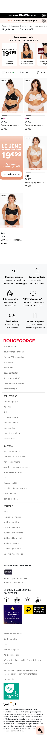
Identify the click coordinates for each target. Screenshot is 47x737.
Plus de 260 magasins (14, 357)
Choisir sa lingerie (12, 527)
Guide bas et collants (13, 533)
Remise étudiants (12, 499)
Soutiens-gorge (11, 402)
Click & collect (10, 494)
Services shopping (12, 451)
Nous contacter (11, 373)
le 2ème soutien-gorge (22, 21)
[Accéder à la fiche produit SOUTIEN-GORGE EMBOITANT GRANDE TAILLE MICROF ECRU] (35, 153)
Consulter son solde (13, 583)
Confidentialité (10, 639)
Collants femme (11, 417)
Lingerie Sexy (10, 428)
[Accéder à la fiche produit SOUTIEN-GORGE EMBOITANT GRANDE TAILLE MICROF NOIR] (11, 210)
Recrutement (9, 368)
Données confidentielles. (14, 731)
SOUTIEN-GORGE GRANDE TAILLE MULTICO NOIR (18, 125)
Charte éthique (10, 389)
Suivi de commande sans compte (17, 467)
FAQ (5, 478)
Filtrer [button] (8, 72)
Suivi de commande (12, 462)
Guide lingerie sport (13, 549)
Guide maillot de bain (13, 538)
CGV (6, 644)
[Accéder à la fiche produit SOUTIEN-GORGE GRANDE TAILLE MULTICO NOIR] (11, 95)
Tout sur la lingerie (12, 517)
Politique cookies (11, 655)
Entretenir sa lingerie (13, 554)
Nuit (5, 412)
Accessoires (9, 438)
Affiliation (8, 362)
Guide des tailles (11, 522)
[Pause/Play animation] (44, 15)
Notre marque (10, 346)
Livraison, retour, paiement (16, 457)
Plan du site (9, 679)
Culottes (7, 407)
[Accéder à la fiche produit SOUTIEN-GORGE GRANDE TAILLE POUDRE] (35, 95)
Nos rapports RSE (12, 378)
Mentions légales (11, 650)
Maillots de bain (11, 423)
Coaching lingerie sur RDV (16, 488)
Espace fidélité (10, 483)
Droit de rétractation (13, 472)
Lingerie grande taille (13, 433)
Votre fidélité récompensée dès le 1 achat (22, 14)
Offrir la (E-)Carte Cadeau (16, 578)
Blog (6, 512)
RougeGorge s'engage (14, 352)
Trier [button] (43, 72)
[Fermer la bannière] (44, 21)
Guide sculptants (11, 543)
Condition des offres (13, 634)
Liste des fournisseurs (14, 383)
